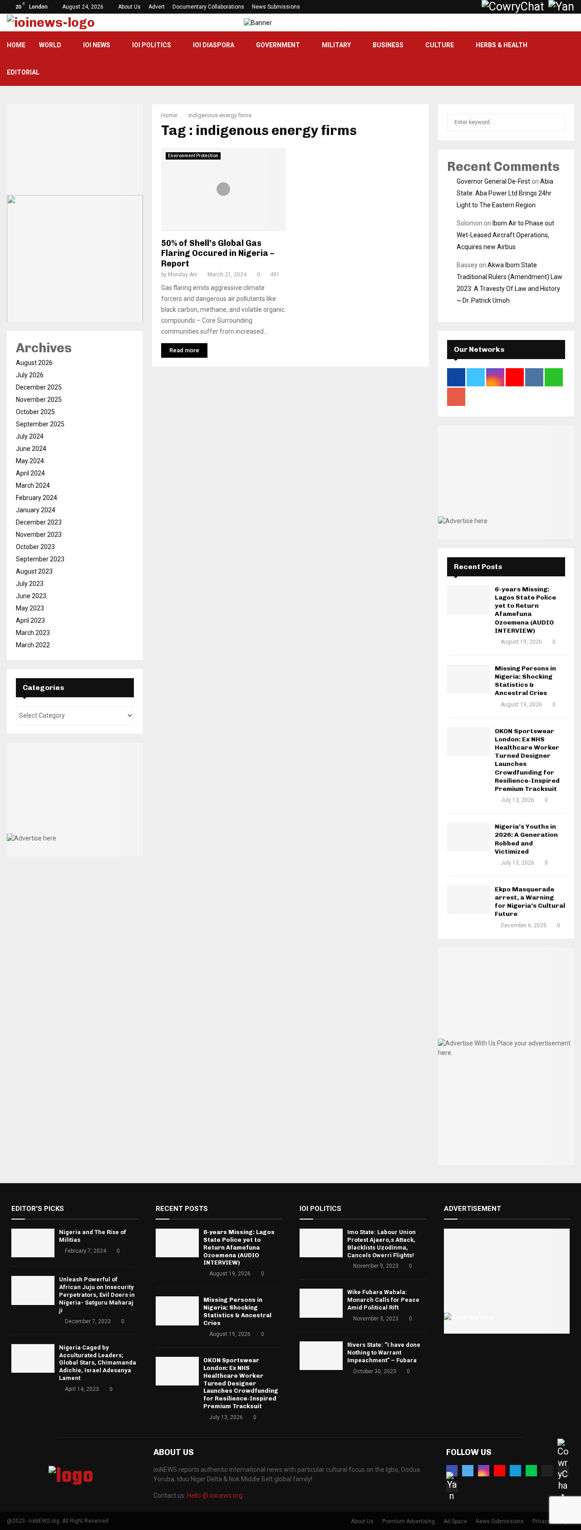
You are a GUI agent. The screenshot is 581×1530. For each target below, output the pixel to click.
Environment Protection (193, 155)
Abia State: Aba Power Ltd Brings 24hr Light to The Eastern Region (505, 193)
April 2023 (30, 620)
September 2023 (40, 559)
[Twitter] (467, 1470)
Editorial (23, 72)
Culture (439, 45)
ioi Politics (151, 45)
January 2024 (35, 510)
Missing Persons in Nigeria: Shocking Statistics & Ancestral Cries (525, 681)
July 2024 (30, 436)
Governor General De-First (493, 181)
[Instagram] (483, 1470)
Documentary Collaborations (208, 7)
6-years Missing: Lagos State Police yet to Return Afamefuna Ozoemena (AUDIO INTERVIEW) (525, 610)
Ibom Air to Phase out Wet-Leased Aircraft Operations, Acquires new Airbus (505, 235)
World (50, 45)
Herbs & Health (501, 45)
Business (388, 45)
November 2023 (39, 534)
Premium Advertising (408, 1521)
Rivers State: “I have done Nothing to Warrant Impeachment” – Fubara (383, 1352)
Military (336, 45)
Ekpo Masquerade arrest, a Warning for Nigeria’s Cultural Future (530, 901)
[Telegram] (515, 1470)
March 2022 (33, 645)
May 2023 (30, 608)
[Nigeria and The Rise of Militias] (32, 1243)
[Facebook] (452, 1470)
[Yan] (452, 1486)
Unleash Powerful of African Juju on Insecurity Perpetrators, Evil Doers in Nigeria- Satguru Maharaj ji (97, 1295)
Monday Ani (182, 274)
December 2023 (39, 522)
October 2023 (35, 546)
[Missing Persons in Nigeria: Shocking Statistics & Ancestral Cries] (468, 679)
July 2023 (30, 583)
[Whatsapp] (531, 1470)
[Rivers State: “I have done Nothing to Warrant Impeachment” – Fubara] (321, 1355)
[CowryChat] (563, 1470)
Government (278, 45)
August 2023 (34, 571)
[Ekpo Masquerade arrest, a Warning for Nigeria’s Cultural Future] (468, 899)
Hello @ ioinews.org (214, 1495)
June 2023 (31, 596)
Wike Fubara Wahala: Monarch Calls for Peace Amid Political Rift (383, 1300)
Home (16, 45)
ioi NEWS (96, 45)
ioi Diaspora (213, 45)
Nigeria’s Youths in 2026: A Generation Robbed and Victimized (526, 839)
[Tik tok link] (472, 7)
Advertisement (472, 1209)
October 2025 (35, 411)
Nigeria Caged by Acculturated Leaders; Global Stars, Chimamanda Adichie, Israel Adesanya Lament (97, 1363)
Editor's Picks (37, 1209)
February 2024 (36, 497)
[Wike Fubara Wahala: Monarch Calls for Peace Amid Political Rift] (321, 1303)
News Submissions (276, 7)
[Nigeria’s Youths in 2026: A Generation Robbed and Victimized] (468, 837)
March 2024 (33, 485)
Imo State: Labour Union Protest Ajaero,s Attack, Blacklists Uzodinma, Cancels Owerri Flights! (381, 1244)
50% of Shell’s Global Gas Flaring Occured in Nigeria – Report (217, 253)
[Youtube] (499, 1470)
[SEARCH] (556, 122)
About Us (129, 7)
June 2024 (31, 448)
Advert (156, 7)
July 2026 (30, 375)
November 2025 (39, 399)
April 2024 (30, 473)
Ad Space (455, 1521)
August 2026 (34, 362)
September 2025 (40, 424)
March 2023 (33, 632)
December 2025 (39, 387)
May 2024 (30, 461)
